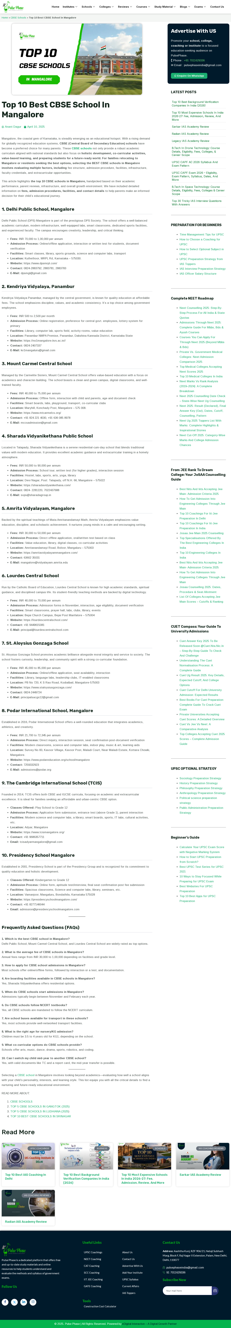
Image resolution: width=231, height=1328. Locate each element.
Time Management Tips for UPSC (202, 234)
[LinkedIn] (23, 1302)
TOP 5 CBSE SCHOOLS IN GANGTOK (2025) (40, 1106)
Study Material (163, 6)
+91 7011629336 (194, 60)
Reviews (123, 6)
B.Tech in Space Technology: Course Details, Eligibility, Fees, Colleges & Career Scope (198, 190)
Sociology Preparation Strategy (200, 778)
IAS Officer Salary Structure (198, 273)
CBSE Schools (18, 17)
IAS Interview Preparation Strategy (203, 268)
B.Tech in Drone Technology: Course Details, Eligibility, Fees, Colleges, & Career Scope (196, 151)
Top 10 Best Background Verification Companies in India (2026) (195, 103)
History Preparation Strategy (199, 783)
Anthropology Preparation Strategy (203, 793)
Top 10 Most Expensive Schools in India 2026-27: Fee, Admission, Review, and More (197, 116)
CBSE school (25, 1075)
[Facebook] (5, 1302)
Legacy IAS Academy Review (190, 141)
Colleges (105, 6)
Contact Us (217, 6)
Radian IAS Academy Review (190, 133)
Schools (87, 6)
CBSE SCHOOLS (21, 1101)
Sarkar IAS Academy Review (190, 126)
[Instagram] (33, 1302)
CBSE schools (82, 148)
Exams (198, 6)
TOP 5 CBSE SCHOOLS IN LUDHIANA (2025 (39, 1111)
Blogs (183, 6)
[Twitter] (14, 1302)
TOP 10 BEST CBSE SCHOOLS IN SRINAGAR (40, 1116)
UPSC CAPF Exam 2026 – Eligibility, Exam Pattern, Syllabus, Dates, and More (195, 176)
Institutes (68, 6)
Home (55, 6)
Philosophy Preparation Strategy (201, 788)
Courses (141, 6)
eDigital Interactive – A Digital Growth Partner (149, 1323)
